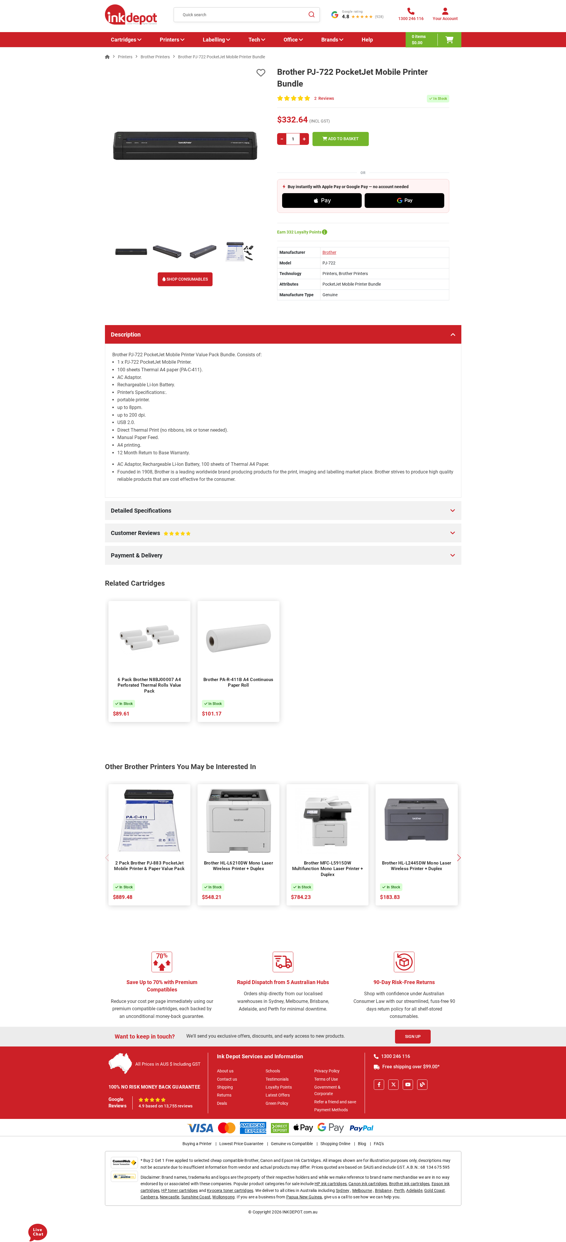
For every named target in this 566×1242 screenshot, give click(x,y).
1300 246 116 (395, 1056)
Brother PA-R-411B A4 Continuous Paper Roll (238, 682)
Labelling (214, 40)
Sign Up (413, 1036)
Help (367, 40)
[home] (107, 56)
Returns (224, 1095)
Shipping (225, 1087)
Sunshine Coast (195, 1197)
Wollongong (223, 1197)
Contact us (227, 1079)
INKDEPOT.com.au (299, 1212)
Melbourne (362, 1190)
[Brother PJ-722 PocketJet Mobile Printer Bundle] (185, 145)
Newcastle (169, 1197)
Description (126, 334)
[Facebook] (379, 1084)
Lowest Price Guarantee (241, 1143)
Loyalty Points (279, 1087)
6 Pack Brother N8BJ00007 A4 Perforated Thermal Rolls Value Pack (149, 685)
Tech (254, 40)
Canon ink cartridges (367, 1183)
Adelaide (414, 1190)
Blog (362, 1143)
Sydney (342, 1190)
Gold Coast (434, 1190)
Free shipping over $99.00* (410, 1066)
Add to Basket (343, 138)
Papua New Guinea (304, 1197)
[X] (393, 1084)
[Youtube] (408, 1084)
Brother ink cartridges (409, 1183)
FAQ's (379, 1143)
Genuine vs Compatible (292, 1143)
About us (225, 1071)
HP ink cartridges (331, 1183)
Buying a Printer (197, 1143)
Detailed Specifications (141, 510)
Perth (399, 1190)
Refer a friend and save (335, 1101)
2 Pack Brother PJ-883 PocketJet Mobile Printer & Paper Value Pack (149, 866)
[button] (459, 857)
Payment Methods (331, 1109)
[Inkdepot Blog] (422, 1084)
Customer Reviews (144, 535)
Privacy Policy (327, 1071)
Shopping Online (335, 1143)
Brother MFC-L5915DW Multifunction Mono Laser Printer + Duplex (327, 868)
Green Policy (277, 1103)
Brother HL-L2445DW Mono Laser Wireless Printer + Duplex (416, 866)
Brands (329, 40)
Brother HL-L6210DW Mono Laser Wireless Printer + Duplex (238, 866)
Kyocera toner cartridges (230, 1190)
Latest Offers (278, 1095)
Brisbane (383, 1190)
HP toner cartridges (179, 1190)
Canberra (149, 1197)
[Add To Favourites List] (185, 73)
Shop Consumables (187, 279)
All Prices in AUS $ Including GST (167, 1064)
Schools (273, 1071)
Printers (169, 40)
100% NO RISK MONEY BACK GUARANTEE (154, 1087)
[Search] (311, 14)
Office (291, 40)
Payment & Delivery (136, 555)
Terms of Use (326, 1079)
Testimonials (277, 1079)
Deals (222, 1103)
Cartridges (123, 40)
